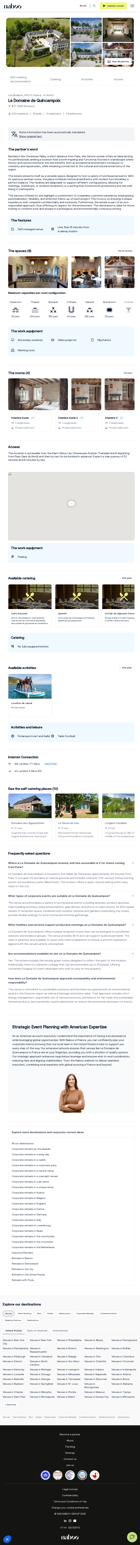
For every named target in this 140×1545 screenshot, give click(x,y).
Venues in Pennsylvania (124, 1340)
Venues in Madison (13, 1383)
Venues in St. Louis (67, 1383)
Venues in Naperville (95, 1374)
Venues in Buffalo (121, 1348)
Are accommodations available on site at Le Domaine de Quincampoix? (54, 953)
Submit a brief (115, 5)
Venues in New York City (13, 1342)
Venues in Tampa (121, 1392)
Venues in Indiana (94, 1369)
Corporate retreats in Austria (28, 1192)
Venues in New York (41, 1340)
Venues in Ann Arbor (68, 1361)
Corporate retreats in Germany (29, 1214)
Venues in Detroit (12, 1361)
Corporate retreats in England (29, 1203)
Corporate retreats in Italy (26, 1220)
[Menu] (132, 5)
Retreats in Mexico (22, 1258)
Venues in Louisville (13, 1374)
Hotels (50, 1313)
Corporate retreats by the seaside (31, 1149)
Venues (8, 1313)
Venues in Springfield (41, 1383)
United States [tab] (13, 1330)
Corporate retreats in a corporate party (34, 1165)
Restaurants (64, 1313)
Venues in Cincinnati (122, 1361)
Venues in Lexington (68, 1369)
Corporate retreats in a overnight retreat (35, 1176)
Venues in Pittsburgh (14, 1356)
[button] (7, 1539)
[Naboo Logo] (12, 6)
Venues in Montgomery (91, 1385)
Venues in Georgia (40, 1379)
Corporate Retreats (85, 1313)
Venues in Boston (66, 1348)
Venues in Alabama (122, 1383)
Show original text (30, 136)
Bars (39, 1313)
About (70, 1440)
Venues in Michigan (40, 1369)
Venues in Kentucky (13, 1369)
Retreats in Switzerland (25, 1263)
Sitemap (70, 1452)
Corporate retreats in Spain (27, 1230)
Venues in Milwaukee (68, 1374)
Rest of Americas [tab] (37, 1330)
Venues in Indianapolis (123, 1369)
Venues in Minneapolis (42, 1396)
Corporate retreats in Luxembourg (31, 1225)
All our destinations (22, 1143)
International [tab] (60, 1330)
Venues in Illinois (120, 1379)
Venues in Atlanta (121, 1374)
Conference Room (108, 1313)
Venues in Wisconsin (95, 1379)
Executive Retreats (22, 1252)
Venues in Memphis (40, 1392)
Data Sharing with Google (21, 1511)
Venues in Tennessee (68, 1379)
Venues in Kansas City (96, 1396)
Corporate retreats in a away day (30, 1154)
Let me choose (21, 1527)
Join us (70, 1465)
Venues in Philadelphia (69, 1340)
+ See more (10, 1404)
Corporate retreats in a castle (28, 1159)
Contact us (70, 1459)
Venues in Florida (66, 1392)
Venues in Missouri (94, 1392)
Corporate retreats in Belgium (29, 1198)
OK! (57, 1527)
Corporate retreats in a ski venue (30, 1181)
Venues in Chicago (40, 1374)
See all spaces (125, 251)
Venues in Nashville (13, 1379)
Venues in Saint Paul (14, 1396)
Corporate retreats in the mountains (32, 1241)
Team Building (24, 1313)
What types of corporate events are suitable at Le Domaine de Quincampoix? (59, 895)
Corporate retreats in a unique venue (32, 1187)
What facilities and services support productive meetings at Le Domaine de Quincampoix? (67, 924)
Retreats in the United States (28, 1274)
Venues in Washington (96, 1348)
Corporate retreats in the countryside (33, 1236)
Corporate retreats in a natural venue (33, 1170)
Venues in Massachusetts (38, 1350)
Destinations (33, 1320)
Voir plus (128, 373)
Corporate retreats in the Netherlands (33, 1247)
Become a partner (70, 1434)
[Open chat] (132, 1537)
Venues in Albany (93, 1340)
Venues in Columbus (122, 1356)
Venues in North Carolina (38, 1363)
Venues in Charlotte (95, 1361)
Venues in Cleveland (41, 1356)
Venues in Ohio (92, 1356)
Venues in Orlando (13, 1392)
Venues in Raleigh (66, 1356)
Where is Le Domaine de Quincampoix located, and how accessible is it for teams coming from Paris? (66, 865)
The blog (70, 1446)
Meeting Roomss (13, 1320)
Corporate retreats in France (28, 1209)
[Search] (94, 5)
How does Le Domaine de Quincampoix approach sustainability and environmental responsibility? (61, 980)
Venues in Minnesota (123, 1396)
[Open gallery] (38, 42)
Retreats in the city (22, 1269)
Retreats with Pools (23, 1280)
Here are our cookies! (20, 1514)
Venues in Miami (66, 1396)
